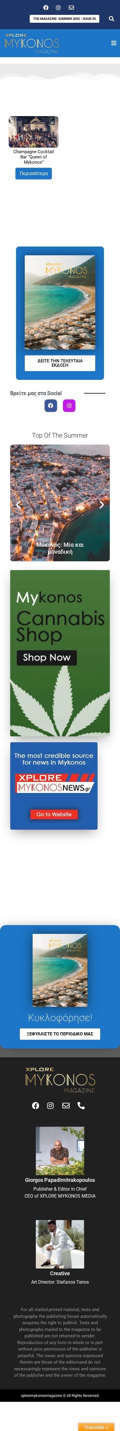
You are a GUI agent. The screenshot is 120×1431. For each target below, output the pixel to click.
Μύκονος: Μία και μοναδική (60, 548)
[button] (18, 504)
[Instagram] (69, 405)
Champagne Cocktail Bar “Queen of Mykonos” (33, 157)
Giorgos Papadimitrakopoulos (60, 1180)
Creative (60, 1273)
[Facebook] (51, 405)
